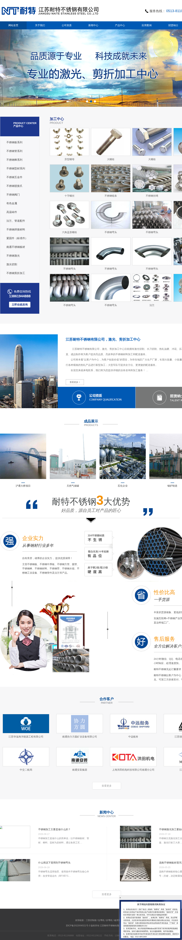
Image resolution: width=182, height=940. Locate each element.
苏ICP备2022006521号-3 (78, 925)
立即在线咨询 (20, 304)
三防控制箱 (91, 920)
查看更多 (107, 785)
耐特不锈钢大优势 (91, 505)
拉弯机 (101, 920)
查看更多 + (75, 382)
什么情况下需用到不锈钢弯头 (54, 862)
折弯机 (109, 920)
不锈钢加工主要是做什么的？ (54, 829)
